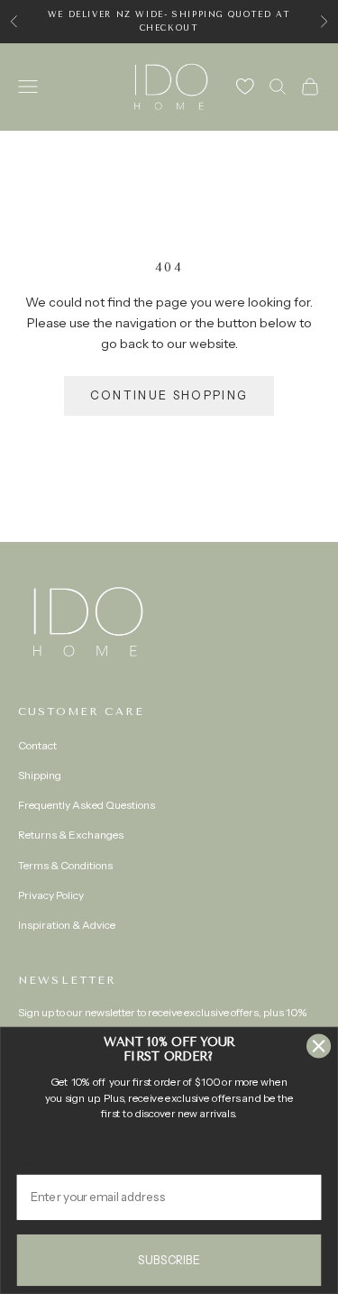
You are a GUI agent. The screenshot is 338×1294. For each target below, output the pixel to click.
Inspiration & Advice (66, 924)
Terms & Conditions (65, 865)
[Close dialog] (319, 1046)
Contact (37, 745)
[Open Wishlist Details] (245, 87)
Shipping (39, 775)
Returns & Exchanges (70, 834)
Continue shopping (169, 395)
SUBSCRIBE (169, 1260)
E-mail (35, 1162)
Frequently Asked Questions (86, 805)
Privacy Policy (51, 895)
